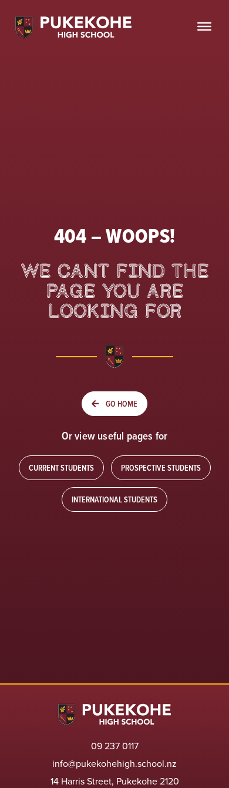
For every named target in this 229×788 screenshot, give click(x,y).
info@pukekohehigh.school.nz (114, 763)
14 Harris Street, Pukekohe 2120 (114, 780)
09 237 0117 (115, 745)
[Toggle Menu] (204, 26)
